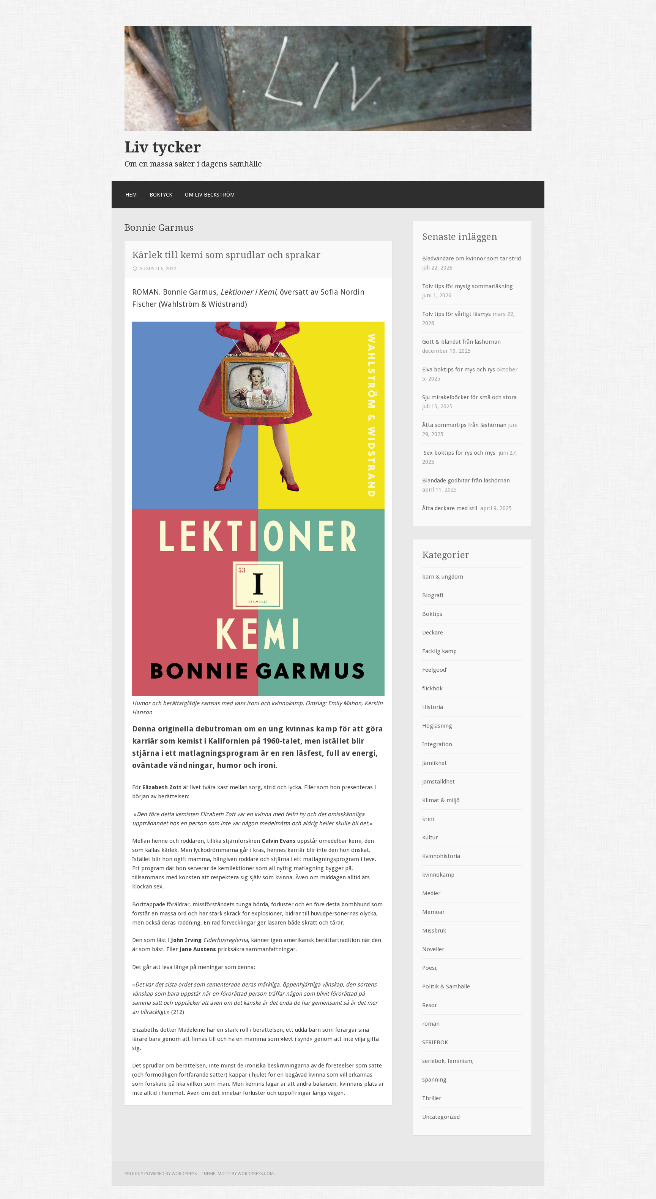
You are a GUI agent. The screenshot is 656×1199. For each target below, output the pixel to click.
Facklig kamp (439, 651)
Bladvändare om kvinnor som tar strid (471, 258)
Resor (429, 1005)
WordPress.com (256, 1173)
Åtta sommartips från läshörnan (464, 425)
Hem (131, 195)
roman (431, 1023)
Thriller (431, 1098)
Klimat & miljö (441, 800)
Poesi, (430, 967)
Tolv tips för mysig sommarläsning (467, 286)
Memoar (433, 912)
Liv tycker (163, 147)
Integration (437, 744)
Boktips (432, 614)
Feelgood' (434, 669)
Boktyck (161, 195)
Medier (431, 893)
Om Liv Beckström (210, 195)
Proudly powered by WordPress (161, 1173)
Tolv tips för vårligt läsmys (456, 314)
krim (428, 818)
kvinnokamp (438, 874)
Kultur (430, 837)
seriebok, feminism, (448, 1061)
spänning (434, 1079)
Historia (432, 707)
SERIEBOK (435, 1042)
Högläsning (437, 725)
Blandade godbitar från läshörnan (466, 480)
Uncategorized (441, 1116)
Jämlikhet (434, 763)
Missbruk (434, 930)
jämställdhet (438, 781)
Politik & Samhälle (446, 986)
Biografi (432, 595)
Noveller (433, 949)
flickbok (432, 688)
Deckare (432, 632)
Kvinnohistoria (441, 856)
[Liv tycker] (328, 128)
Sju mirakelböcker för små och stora (471, 397)
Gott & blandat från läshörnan (461, 341)
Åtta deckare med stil (450, 508)
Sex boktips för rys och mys (459, 452)
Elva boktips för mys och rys (458, 369)
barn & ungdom (442, 576)
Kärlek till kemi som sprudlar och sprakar (226, 254)
